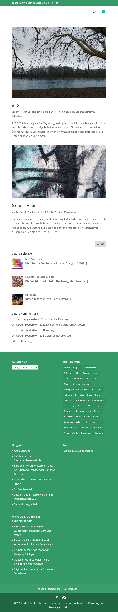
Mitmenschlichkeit (96, 400)
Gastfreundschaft (80, 378)
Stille (78, 422)
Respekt (97, 411)
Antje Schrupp (22, 450)
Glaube (67, 384)
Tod (85, 422)
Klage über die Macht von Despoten (64, 324)
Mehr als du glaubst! (26, 504)
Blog (60, 111)
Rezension (68, 416)
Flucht (66, 378)
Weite (66, 433)
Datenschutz (70, 588)
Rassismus (68, 411)
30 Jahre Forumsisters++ (28, 569)
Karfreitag (79, 395)
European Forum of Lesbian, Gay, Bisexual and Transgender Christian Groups (34, 470)
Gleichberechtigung (82, 384)
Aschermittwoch (88, 367)
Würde (75, 433)
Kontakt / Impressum (49, 588)
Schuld (87, 416)
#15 (15, 105)
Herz (101, 389)
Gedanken (69, 111)
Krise (97, 395)
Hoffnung (68, 395)
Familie (95, 373)
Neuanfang (69, 405)
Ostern (91, 405)
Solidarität (68, 422)
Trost (101, 422)
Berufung (48, 330)
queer (100, 405)
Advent (67, 367)
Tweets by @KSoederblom (78, 450)
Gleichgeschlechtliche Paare (76, 389)
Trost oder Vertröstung (54, 319)
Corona (86, 373)
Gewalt (94, 378)
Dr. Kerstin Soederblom (28, 111)
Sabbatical (17, 115)
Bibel (78, 373)
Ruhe (78, 416)
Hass (94, 389)
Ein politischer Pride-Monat (30, 550)
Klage (89, 395)
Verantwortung (70, 427)
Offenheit (81, 405)
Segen (95, 416)
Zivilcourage (86, 433)
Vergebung (85, 427)
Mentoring (80, 400)
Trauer (93, 422)
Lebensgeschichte (85, 111)
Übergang (98, 433)
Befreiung (68, 373)
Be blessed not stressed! (57, 335)
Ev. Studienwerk (23, 489)
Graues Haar (24, 205)
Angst (75, 367)
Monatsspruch (71, 212)
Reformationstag (83, 411)
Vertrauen (97, 427)
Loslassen (68, 400)
